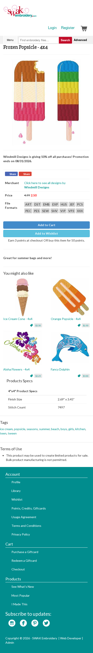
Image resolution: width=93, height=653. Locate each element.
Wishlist (16, 499)
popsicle (19, 429)
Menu (10, 40)
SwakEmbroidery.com (35, 13)
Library (16, 491)
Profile (15, 482)
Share (13, 174)
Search (65, 40)
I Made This (19, 604)
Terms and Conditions (26, 525)
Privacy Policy (20, 534)
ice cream (6, 429)
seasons (32, 429)
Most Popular (20, 595)
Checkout (18, 569)
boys (64, 429)
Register (68, 27)
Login (52, 27)
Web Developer (70, 638)
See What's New (22, 586)
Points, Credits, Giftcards (28, 508)
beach (55, 429)
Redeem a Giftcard (24, 560)
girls (71, 429)
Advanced (80, 40)
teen (3, 433)
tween (12, 433)
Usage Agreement (23, 517)
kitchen (80, 429)
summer (44, 429)
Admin (9, 642)
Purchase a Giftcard (24, 552)
